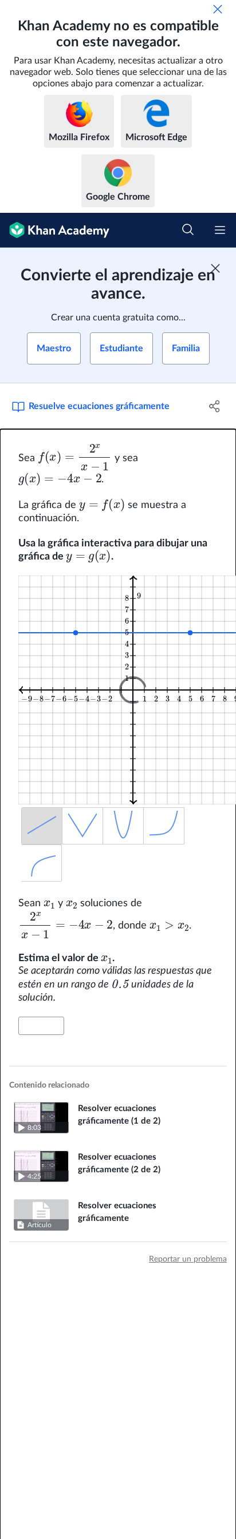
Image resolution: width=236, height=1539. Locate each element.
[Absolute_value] (82, 825)
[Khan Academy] (54, 230)
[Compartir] (214, 406)
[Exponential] (164, 825)
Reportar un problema (188, 1259)
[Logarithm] (41, 863)
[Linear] (41, 825)
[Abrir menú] (220, 230)
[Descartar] (218, 9)
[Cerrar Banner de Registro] (215, 268)
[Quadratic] (123, 825)
